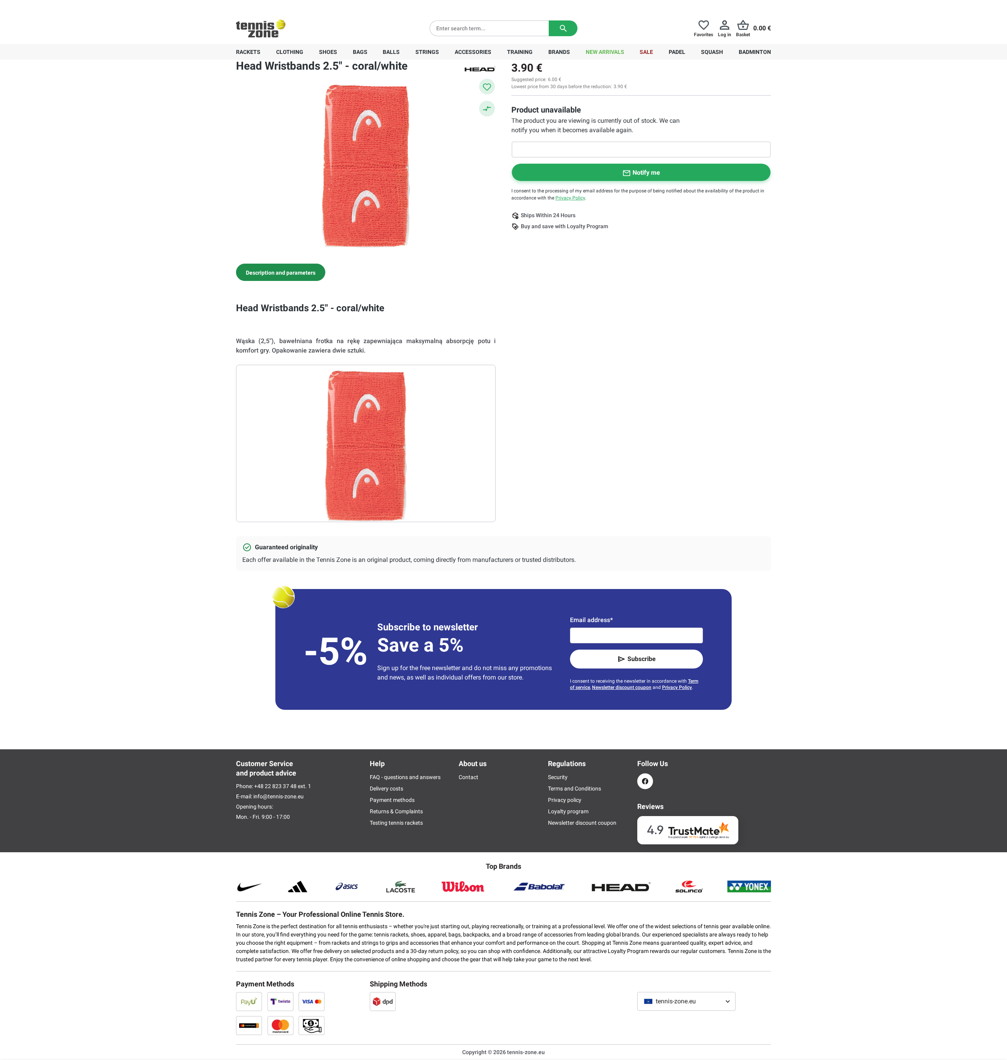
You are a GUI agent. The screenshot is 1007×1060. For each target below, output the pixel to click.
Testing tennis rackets (396, 823)
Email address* (591, 620)
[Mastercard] (280, 1025)
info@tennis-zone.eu (278, 796)
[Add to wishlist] (487, 86)
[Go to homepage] (261, 28)
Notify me (646, 172)
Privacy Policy (570, 198)
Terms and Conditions (574, 788)
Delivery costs (386, 788)
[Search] (563, 28)
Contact (468, 777)
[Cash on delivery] (312, 1025)
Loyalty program (568, 811)
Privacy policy (564, 800)
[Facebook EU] (645, 781)
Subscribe (641, 659)
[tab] (280, 272)
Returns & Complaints (396, 811)
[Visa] (312, 1001)
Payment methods (392, 800)
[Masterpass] (249, 1025)
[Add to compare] (487, 108)
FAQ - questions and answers (405, 777)
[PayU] (249, 1001)
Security (558, 777)
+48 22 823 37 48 (279, 6)
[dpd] (383, 1001)
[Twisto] (280, 1001)
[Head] (480, 68)
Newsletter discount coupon (621, 687)
